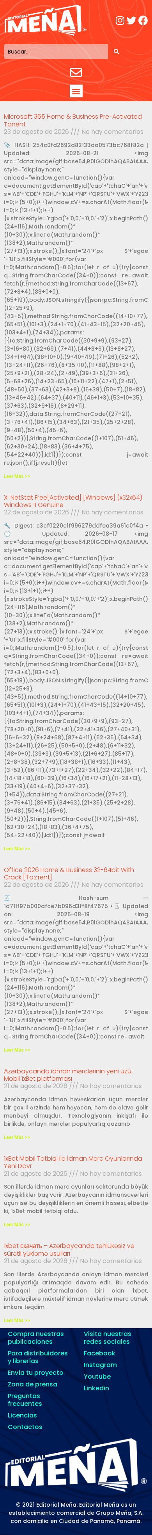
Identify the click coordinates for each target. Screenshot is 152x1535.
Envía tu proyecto (36, 1372)
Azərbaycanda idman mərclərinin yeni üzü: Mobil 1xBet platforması (68, 1075)
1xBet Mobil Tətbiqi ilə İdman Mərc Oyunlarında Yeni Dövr (73, 1162)
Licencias (22, 1415)
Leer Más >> (17, 476)
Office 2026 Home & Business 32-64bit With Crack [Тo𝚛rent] (69, 873)
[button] (76, 91)
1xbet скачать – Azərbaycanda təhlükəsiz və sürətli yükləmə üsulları (69, 1249)
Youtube (97, 1376)
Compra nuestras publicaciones (36, 1337)
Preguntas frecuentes (25, 1399)
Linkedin (96, 1388)
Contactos (25, 1427)
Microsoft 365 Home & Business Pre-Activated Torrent (73, 120)
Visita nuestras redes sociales (107, 1337)
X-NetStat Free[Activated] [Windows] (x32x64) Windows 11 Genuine (73, 501)
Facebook (99, 1353)
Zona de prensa (32, 1384)
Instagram (100, 1364)
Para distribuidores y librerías (38, 1357)
